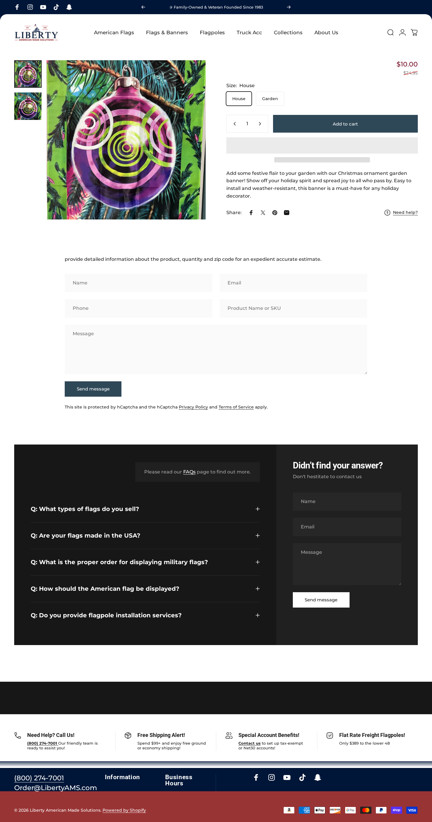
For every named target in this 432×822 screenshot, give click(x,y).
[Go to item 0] (28, 74)
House (239, 98)
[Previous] (143, 7)
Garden (270, 98)
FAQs (189, 472)
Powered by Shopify (124, 810)
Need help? (405, 212)
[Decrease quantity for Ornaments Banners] (233, 123)
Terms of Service (236, 407)
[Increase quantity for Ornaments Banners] (261, 123)
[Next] (288, 7)
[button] (322, 145)
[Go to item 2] (28, 106)
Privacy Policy (193, 407)
